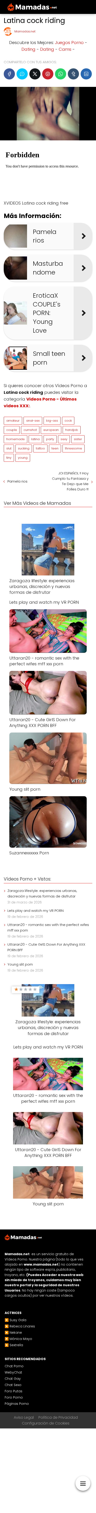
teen (54, 448)
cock (68, 420)
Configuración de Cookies (45, 1423)
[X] (35, 73)
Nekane (16, 1332)
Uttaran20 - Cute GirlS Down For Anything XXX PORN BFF (46, 947)
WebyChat (13, 1372)
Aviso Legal (24, 1417)
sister (78, 439)
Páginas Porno (17, 1403)
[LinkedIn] (86, 73)
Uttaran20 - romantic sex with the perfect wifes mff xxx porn (48, 927)
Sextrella (16, 1345)
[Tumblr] (73, 73)
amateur (13, 420)
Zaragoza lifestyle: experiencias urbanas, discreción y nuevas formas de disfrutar (42, 893)
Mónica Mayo (21, 1338)
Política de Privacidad (58, 1417)
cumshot (30, 430)
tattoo (40, 448)
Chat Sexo (13, 1385)
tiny (8, 457)
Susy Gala (18, 1320)
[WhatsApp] (60, 73)
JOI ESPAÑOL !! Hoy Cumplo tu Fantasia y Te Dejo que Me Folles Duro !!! (70, 481)
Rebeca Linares (22, 1326)
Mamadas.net (24, 31)
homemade (15, 439)
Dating (28, 49)
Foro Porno (14, 1397)
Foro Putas (13, 1391)
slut (8, 448)
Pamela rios (17, 481)
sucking (23, 448)
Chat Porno (14, 1366)
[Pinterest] (47, 73)
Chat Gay (13, 1378)
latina (35, 439)
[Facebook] (9, 73)
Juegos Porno (69, 42)
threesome (73, 448)
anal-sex (33, 420)
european (51, 430)
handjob (71, 430)
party (50, 439)
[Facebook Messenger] (22, 73)
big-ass (52, 420)
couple (11, 430)
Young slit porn (20, 964)
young (22, 457)
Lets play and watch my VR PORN (35, 910)
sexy (64, 439)
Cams (65, 49)
